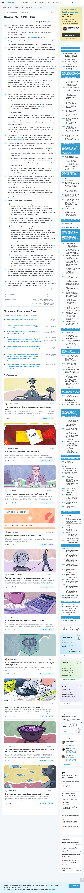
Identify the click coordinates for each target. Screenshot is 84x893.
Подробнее (52, 889)
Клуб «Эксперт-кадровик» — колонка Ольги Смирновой (69, 794)
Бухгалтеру (26, 2)
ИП (49, 2)
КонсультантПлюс (66, 689)
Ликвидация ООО (66, 675)
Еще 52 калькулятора (67, 656)
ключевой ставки (43, 106)
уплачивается (31, 37)
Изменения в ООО (66, 668)
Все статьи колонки (68, 790)
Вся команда (65, 764)
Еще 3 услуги (65, 703)
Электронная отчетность (68, 696)
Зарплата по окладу (67, 642)
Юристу (34, 2)
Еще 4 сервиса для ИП (68, 679)
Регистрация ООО (66, 666)
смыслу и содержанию (47, 241)
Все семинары (65, 731)
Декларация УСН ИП (67, 672)
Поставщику (56, 2)
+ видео (51, 544)
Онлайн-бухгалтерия (67, 694)
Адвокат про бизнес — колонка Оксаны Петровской (70, 776)
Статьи (51, 418)
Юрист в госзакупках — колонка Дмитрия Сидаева (70, 816)
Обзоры (51, 674)
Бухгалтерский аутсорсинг (69, 692)
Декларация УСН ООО (68, 670)
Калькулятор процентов (68, 649)
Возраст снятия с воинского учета (71, 651)
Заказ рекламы (66, 698)
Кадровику (42, 2)
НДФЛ (63, 640)
